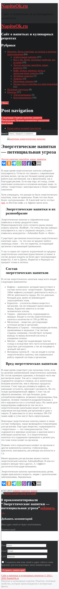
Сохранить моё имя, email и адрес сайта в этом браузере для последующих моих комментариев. (27, 563)
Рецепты (11, 92)
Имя (3, 545)
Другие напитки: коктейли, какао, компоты (23, 159)
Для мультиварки (22, 95)
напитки (25, 491)
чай (3, 202)
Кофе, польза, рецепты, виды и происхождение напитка (29, 72)
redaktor (17, 491)
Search (4, 133)
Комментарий (8, 529)
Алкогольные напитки (25, 57)
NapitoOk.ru (13, 578)
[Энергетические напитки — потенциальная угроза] (26, 139)
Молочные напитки (23, 81)
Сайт (3, 556)
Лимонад (18, 78)
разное (34, 491)
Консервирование (22, 97)
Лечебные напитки (23, 76)
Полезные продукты (17, 89)
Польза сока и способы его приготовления (35, 84)
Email (4, 551)
